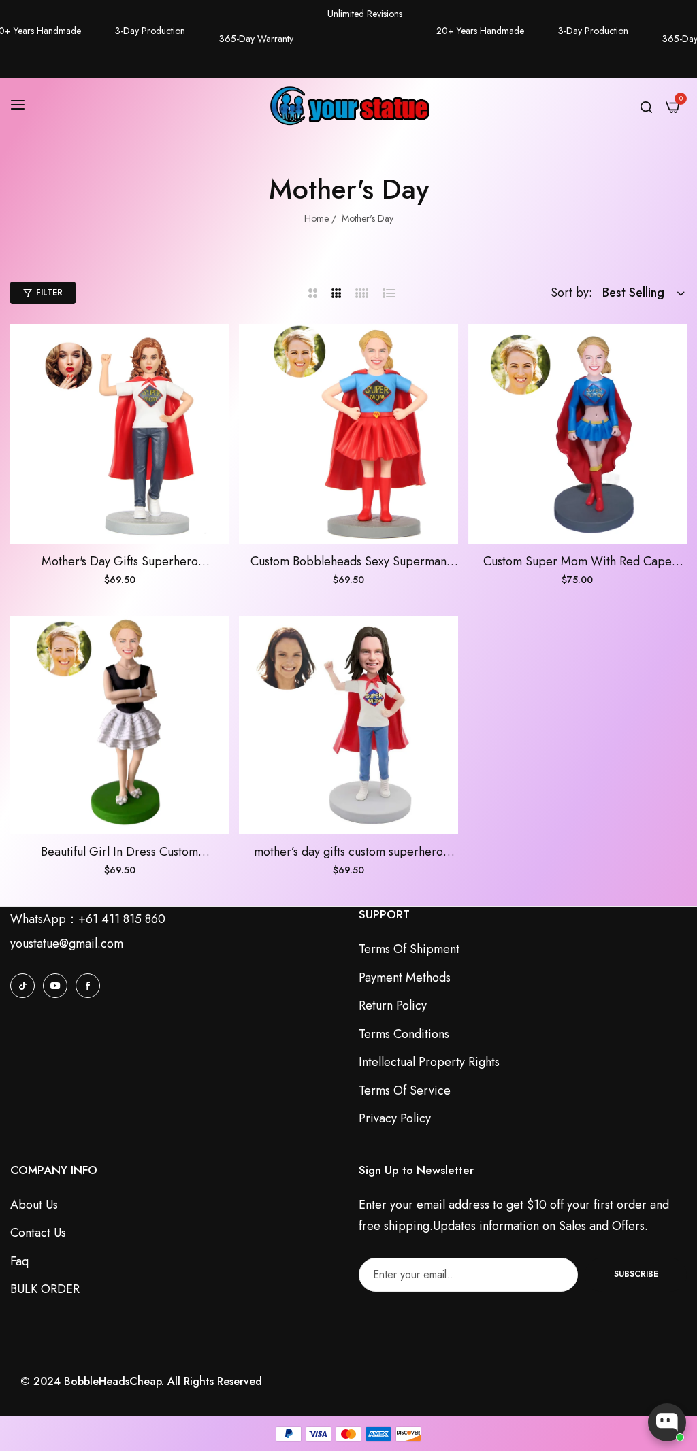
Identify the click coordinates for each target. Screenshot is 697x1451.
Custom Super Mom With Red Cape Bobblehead (577, 561)
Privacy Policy (395, 1118)
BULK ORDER (45, 1289)
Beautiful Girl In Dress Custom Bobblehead (119, 852)
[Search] (646, 106)
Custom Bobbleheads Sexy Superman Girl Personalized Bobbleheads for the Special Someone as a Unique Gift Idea (348, 561)
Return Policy (393, 1005)
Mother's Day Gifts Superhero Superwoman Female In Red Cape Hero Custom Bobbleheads (119, 561)
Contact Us (38, 1232)
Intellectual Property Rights (429, 1062)
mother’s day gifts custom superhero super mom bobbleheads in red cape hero (348, 852)
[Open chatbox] (667, 1422)
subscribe (636, 1274)
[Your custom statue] (348, 106)
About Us (34, 1205)
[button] (213, 350)
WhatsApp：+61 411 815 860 (87, 919)
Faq (19, 1261)
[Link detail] (22, 985)
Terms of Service (405, 1090)
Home (316, 218)
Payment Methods (405, 977)
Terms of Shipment (409, 949)
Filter (49, 292)
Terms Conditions (404, 1034)
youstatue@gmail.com (66, 943)
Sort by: (571, 292)
